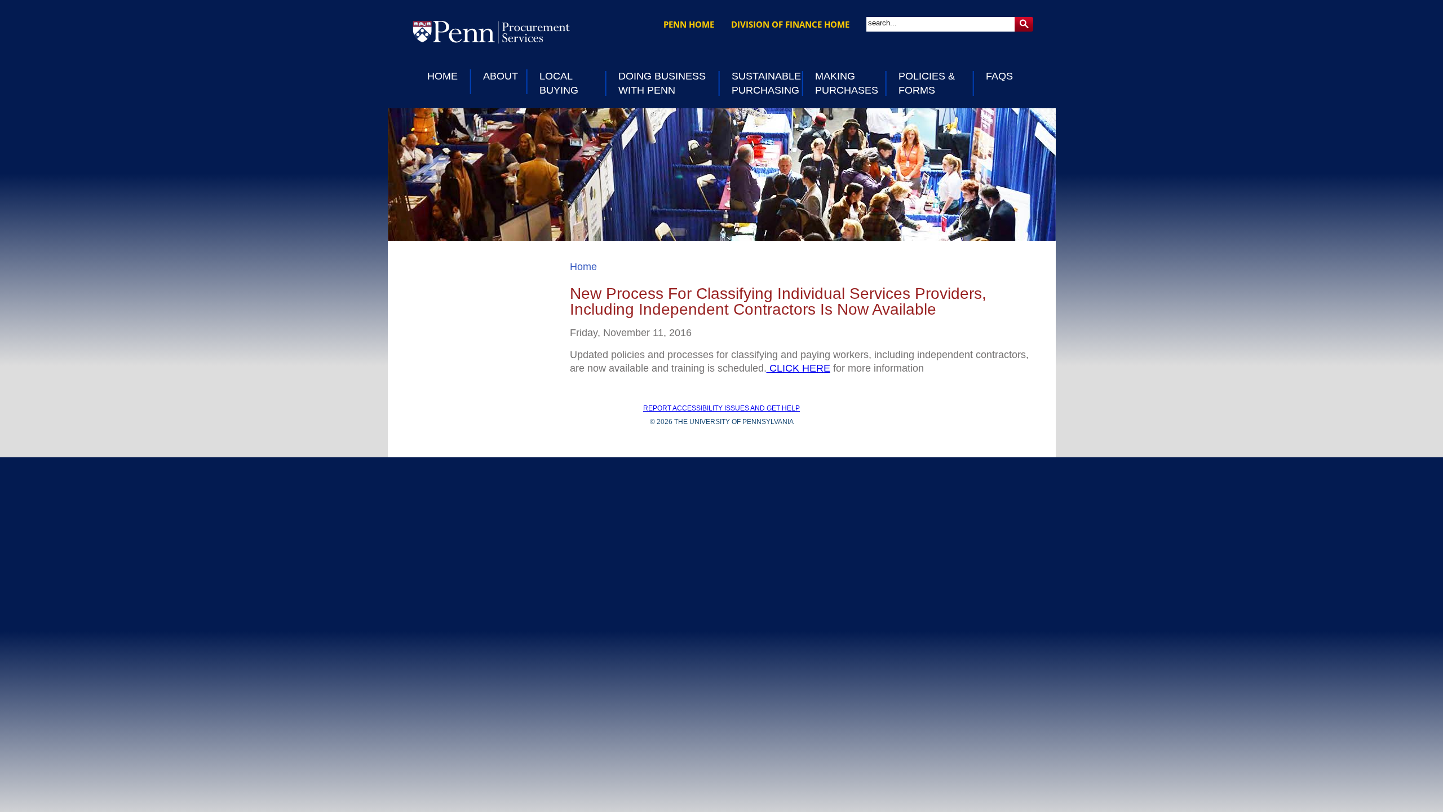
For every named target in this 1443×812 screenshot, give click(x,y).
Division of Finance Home (790, 24)
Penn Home (688, 24)
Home (583, 266)
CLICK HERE (798, 368)
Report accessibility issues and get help (721, 408)
